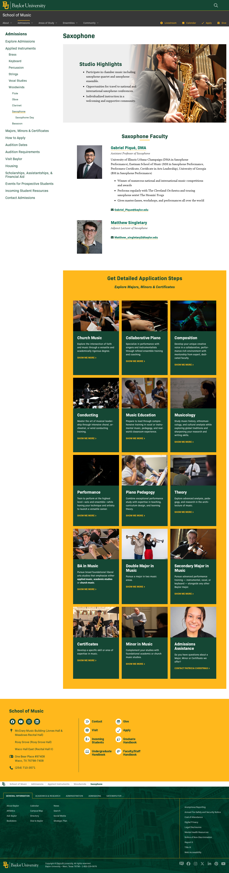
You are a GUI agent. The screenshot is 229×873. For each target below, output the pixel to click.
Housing (11, 165)
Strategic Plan (60, 820)
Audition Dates (16, 144)
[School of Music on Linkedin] (37, 721)
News (56, 805)
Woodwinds (80, 784)
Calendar (191, 22)
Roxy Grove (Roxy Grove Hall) (33, 742)
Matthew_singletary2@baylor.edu (136, 237)
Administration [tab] (74, 795)
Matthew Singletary (129, 222)
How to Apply (15, 137)
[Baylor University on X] (201, 865)
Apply (209, 22)
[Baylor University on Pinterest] (215, 865)
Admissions (24, 22)
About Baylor (13, 805)
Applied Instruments (20, 48)
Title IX (188, 847)
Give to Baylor (36, 820)
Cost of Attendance (194, 816)
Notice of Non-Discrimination (198, 837)
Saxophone (96, 784)
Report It (189, 842)
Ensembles (69, 22)
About (6, 22)
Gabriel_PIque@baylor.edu (131, 209)
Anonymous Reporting (195, 806)
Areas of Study (46, 22)
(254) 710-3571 (25, 767)
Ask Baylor (12, 815)
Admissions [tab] (95, 795)
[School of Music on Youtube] (20, 721)
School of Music (17, 14)
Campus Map (36, 810)
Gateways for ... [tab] (115, 795)
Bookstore (11, 820)
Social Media (60, 815)
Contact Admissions (20, 197)
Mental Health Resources (196, 831)
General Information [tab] (18, 795)
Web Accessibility (193, 852)
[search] (216, 5)
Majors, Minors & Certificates (27, 130)
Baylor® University (64, 863)
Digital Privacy (191, 821)
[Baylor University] (23, 5)
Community (89, 22)
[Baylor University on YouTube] (222, 865)
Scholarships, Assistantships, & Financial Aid (28, 174)
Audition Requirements (22, 151)
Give (224, 22)
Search (57, 810)
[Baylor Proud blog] (181, 865)
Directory (34, 815)
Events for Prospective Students (29, 183)
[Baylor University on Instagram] (194, 865)
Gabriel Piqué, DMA (128, 147)
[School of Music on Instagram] (29, 721)
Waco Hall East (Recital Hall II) (34, 749)
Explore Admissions (20, 41)
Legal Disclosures (193, 826)
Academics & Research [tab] (47, 795)
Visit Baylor (13, 158)
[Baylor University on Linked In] (208, 865)
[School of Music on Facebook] (12, 721)
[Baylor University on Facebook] (187, 865)
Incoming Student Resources (26, 190)
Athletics (11, 810)
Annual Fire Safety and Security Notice (203, 811)
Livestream (171, 22)
